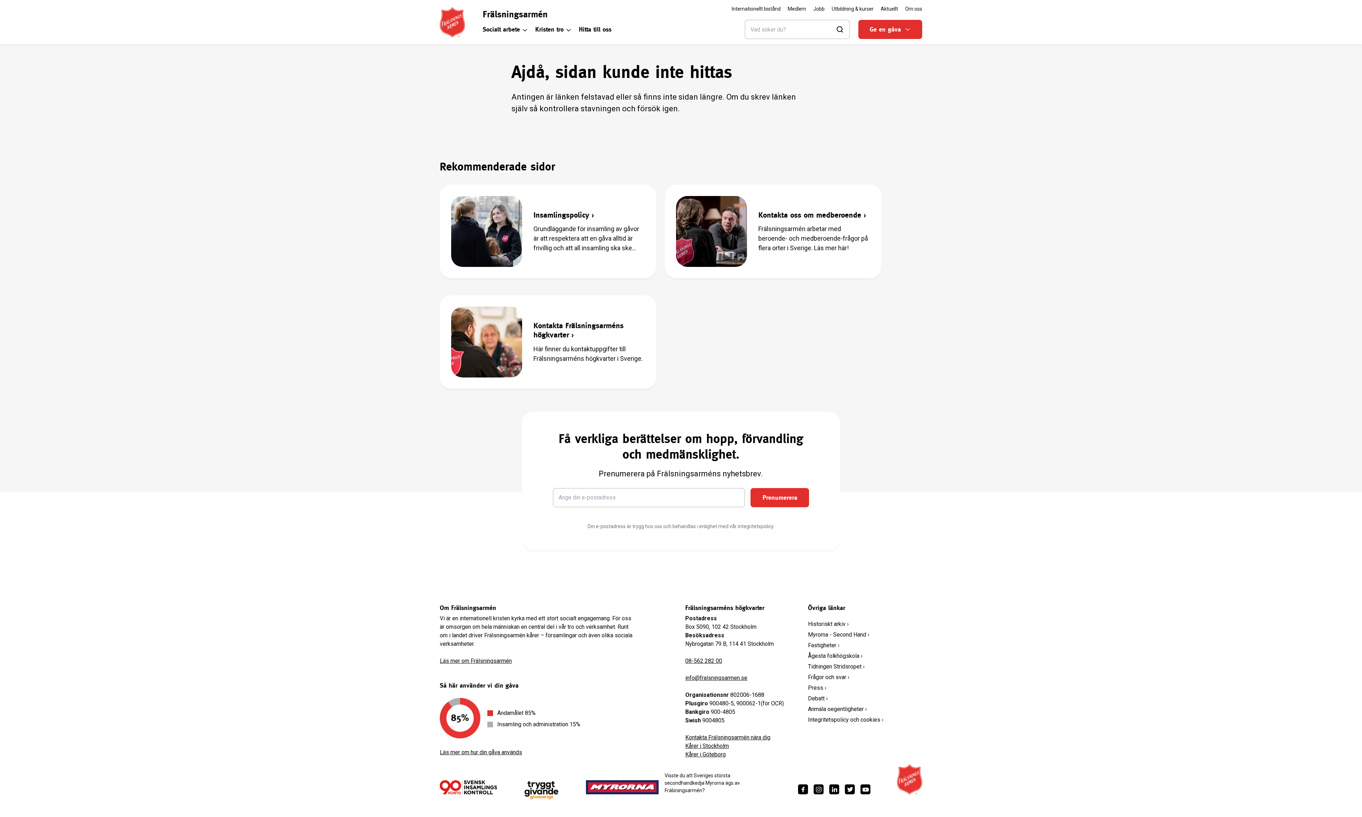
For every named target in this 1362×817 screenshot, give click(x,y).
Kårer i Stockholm (707, 746)
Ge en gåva (885, 29)
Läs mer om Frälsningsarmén (476, 660)
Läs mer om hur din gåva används (481, 752)
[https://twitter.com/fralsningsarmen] (850, 789)
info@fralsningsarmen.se (716, 678)
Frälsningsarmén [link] (515, 14)
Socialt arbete (501, 29)
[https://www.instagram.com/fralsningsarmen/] (819, 789)
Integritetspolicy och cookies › (846, 719)
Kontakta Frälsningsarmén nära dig (727, 737)
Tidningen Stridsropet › (836, 666)
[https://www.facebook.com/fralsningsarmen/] (803, 789)
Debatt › (818, 698)
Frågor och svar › (828, 677)
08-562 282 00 (703, 660)
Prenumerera (780, 497)
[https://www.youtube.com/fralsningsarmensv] (865, 789)
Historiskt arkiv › (828, 624)
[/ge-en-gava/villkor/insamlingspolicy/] (468, 787)
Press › (817, 687)
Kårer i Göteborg (705, 754)
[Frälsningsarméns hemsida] (452, 22)
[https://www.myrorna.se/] (622, 787)
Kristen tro (549, 29)
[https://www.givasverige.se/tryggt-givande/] (541, 790)
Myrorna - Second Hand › (838, 634)
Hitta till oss (595, 29)
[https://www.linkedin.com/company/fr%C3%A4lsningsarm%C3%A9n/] (834, 789)
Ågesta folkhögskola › (835, 656)
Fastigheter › (824, 645)
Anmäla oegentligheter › (837, 709)
